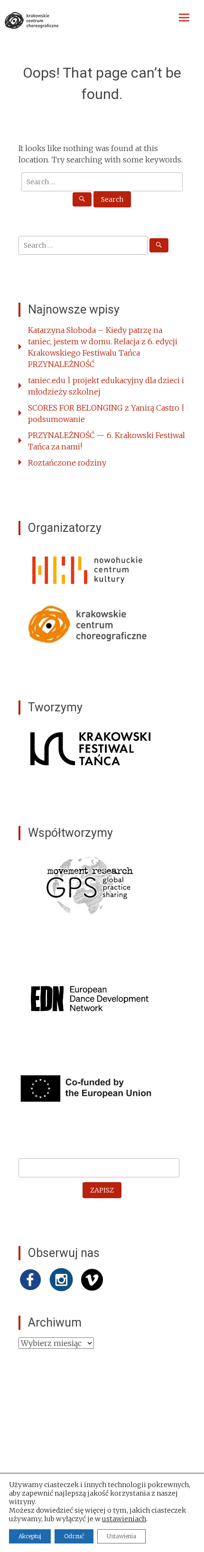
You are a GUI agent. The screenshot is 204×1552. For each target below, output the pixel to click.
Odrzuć (74, 1536)
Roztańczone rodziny (67, 462)
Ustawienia (121, 1536)
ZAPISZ (102, 1190)
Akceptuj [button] (30, 1536)
